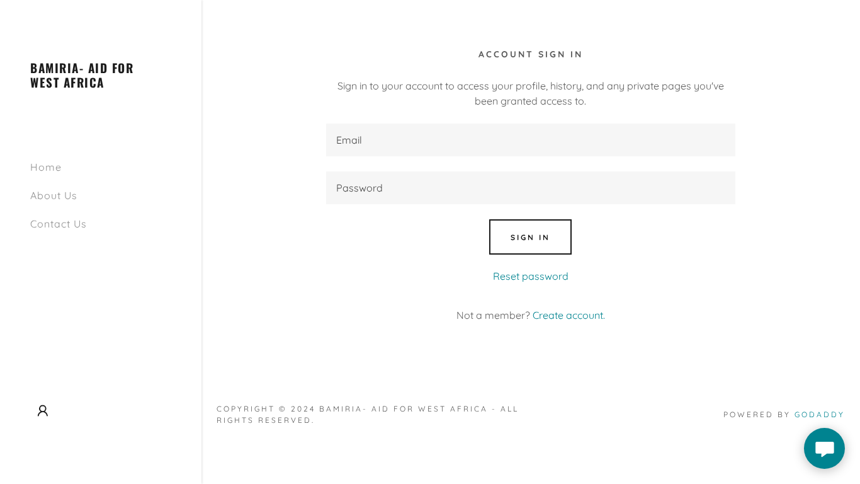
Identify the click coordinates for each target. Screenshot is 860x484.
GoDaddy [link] (820, 414)
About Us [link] (53, 195)
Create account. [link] (569, 315)
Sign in (530, 237)
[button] (42, 411)
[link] (100, 84)
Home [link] (46, 167)
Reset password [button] (531, 276)
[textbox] (530, 140)
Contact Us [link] (58, 223)
